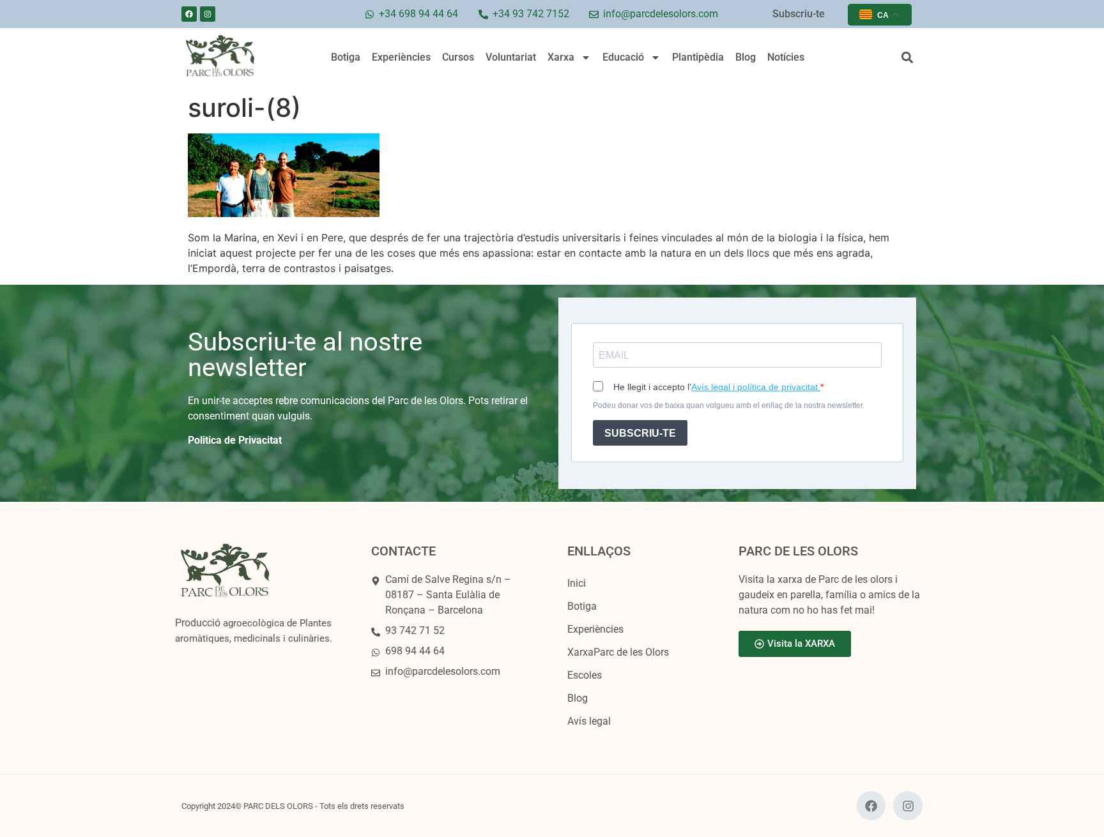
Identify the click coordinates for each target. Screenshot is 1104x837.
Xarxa (561, 57)
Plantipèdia (698, 57)
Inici (576, 583)
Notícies (785, 57)
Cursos (458, 57)
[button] (906, 57)
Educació (623, 57)
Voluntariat (511, 57)
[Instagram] (207, 14)
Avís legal (589, 721)
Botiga (345, 57)
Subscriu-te (798, 14)
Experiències (401, 57)
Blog (745, 57)
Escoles (584, 675)
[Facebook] (189, 14)
